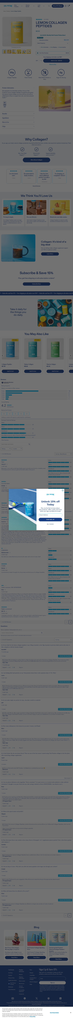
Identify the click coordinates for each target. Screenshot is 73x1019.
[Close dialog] (63, 490)
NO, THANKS (50, 524)
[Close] (70, 1012)
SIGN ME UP (50, 519)
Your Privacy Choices (54, 1012)
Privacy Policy (32, 1016)
